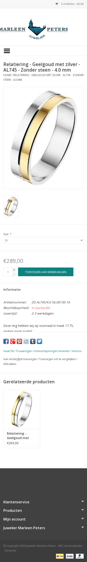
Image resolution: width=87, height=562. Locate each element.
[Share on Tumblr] (32, 341)
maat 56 (8, 351)
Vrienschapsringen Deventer (52, 351)
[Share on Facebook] (6, 341)
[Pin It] (19, 341)
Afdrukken (9, 364)
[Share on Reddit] (26, 341)
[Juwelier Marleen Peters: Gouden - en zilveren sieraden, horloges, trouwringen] (43, 27)
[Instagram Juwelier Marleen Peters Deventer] (47, 481)
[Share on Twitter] (39, 341)
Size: (7, 234)
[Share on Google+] (12, 341)
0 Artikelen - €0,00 (72, 4)
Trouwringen (24, 351)
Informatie (12, 289)
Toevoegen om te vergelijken (57, 359)
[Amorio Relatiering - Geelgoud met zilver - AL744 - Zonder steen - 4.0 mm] (21, 409)
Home (7, 75)
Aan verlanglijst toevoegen (20, 359)
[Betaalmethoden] (59, 556)
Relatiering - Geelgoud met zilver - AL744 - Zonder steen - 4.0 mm (21, 435)
